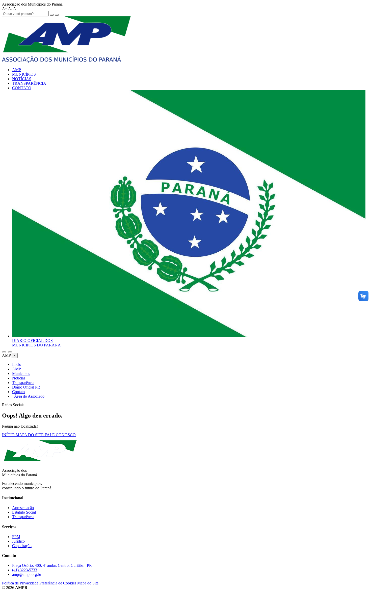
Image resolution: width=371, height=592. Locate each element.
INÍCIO (9, 435)
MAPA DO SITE (30, 435)
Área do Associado (28, 396)
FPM (16, 537)
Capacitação (22, 546)
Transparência (23, 517)
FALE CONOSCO (60, 435)
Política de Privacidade (20, 583)
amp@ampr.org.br (26, 574)
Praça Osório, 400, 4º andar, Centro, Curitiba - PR (52, 565)
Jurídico (18, 541)
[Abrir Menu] (10, 352)
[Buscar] (4, 352)
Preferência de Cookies (57, 583)
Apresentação (23, 508)
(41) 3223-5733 (24, 570)
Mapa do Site (87, 583)
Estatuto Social (24, 512)
